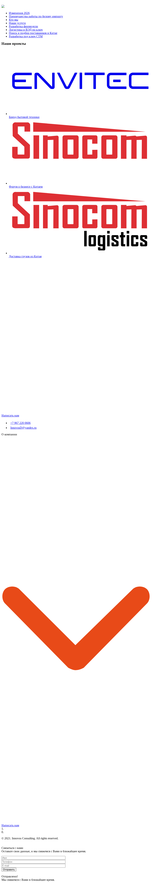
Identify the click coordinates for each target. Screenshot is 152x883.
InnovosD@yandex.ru (23, 427)
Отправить (9, 869)
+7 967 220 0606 (20, 422)
